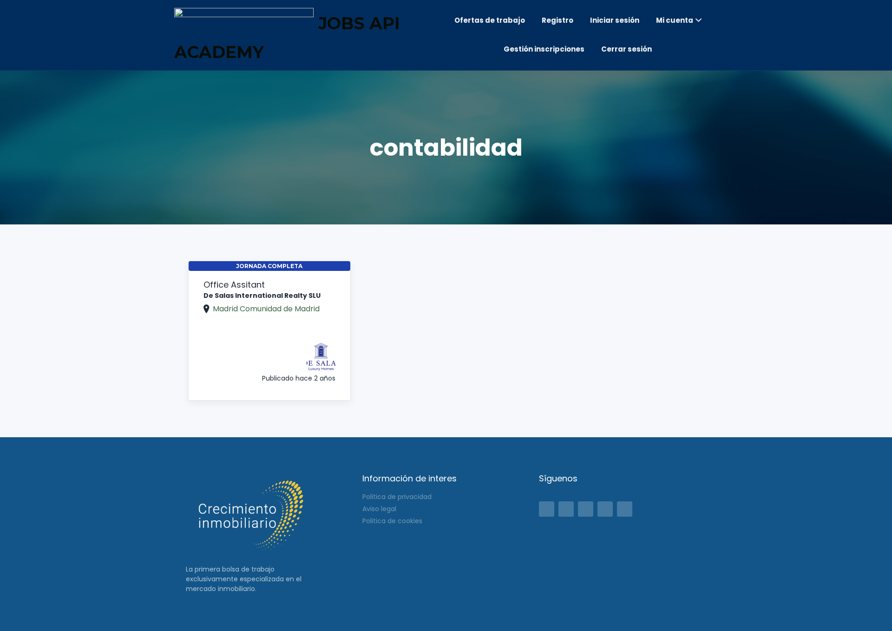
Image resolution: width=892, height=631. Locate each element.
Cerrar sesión (626, 49)
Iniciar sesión (614, 20)
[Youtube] (624, 509)
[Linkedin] (585, 509)
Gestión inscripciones (544, 49)
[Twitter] (566, 509)
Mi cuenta (674, 20)
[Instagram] (605, 509)
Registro (557, 20)
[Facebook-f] (546, 509)
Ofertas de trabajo (489, 20)
